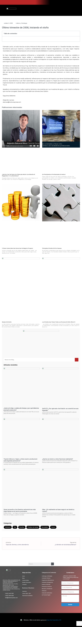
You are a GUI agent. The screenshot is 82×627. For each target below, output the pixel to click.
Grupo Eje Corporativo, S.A (54, 620)
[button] (75, 10)
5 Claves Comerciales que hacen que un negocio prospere (17, 248)
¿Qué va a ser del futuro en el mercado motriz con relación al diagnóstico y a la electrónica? (18, 175)
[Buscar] (76, 359)
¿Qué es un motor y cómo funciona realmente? (57, 459)
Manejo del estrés (6, 322)
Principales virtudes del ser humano (52, 248)
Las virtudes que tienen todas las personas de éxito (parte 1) (58, 322)
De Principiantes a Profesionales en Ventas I (54, 174)
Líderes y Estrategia (21, 23)
